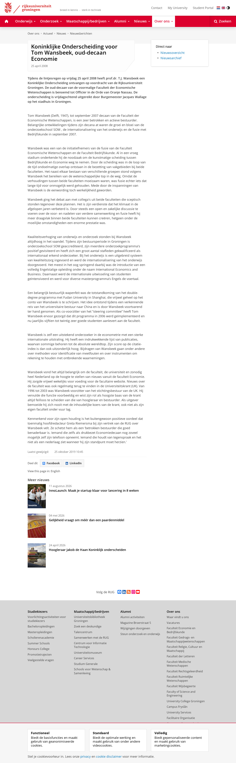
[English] (223, 8)
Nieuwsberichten (81, 33)
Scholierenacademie (41, 638)
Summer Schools (39, 643)
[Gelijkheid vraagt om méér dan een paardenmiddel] (37, 526)
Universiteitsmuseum (88, 653)
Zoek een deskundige (87, 626)
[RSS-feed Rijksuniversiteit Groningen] (129, 592)
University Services (179, 712)
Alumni (125, 612)
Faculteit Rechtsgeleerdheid (185, 671)
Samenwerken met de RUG (91, 638)
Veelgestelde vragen (41, 660)
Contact (156, 8)
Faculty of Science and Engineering (181, 694)
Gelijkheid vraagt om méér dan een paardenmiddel (86, 520)
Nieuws (61, 33)
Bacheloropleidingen (41, 626)
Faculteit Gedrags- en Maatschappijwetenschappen (186, 639)
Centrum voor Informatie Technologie (90, 645)
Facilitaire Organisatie (181, 718)
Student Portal (203, 8)
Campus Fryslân (177, 707)
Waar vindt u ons (178, 617)
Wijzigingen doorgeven (135, 628)
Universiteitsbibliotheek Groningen (89, 619)
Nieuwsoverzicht (173, 53)
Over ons (33, 33)
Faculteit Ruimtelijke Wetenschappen (180, 679)
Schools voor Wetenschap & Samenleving (92, 671)
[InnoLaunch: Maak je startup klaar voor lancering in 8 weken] (37, 496)
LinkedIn (76, 463)
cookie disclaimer (109, 757)
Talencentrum (83, 632)
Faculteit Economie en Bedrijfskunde (181, 630)
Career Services (84, 658)
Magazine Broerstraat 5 (135, 623)
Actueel (48, 33)
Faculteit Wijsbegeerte (181, 686)
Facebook (53, 463)
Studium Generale (86, 664)
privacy (85, 757)
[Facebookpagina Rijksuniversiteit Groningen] (119, 592)
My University (177, 8)
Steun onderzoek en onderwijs (140, 634)
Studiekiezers (38, 612)
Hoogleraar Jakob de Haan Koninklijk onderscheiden (87, 549)
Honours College (38, 649)
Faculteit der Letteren (181, 656)
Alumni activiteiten (132, 617)
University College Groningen (186, 701)
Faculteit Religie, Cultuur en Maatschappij (184, 649)
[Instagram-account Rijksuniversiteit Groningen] (133, 592)
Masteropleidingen (40, 632)
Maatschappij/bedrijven (91, 612)
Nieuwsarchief (171, 58)
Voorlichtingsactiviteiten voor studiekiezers (47, 619)
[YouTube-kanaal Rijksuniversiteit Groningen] (138, 592)
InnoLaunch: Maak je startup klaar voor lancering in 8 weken (94, 490)
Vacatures (173, 623)
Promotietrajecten (40, 654)
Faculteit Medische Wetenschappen (179, 664)
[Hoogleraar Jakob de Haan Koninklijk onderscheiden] (37, 555)
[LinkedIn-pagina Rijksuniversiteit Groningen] (124, 592)
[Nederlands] (218, 8)
